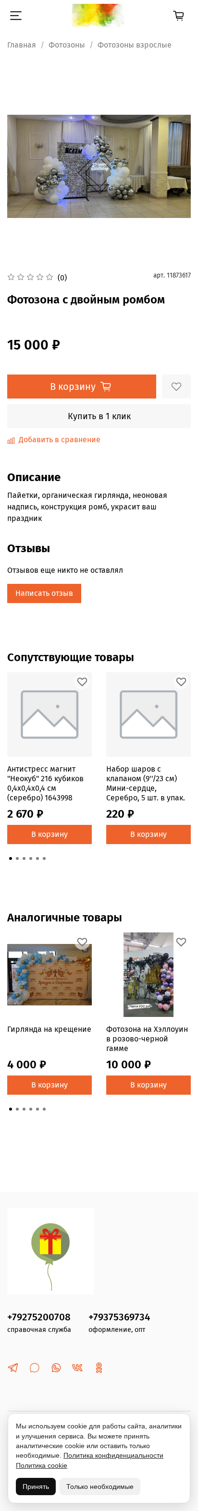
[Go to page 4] (30, 858)
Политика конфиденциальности (113, 1455)
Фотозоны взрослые (135, 44)
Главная (21, 44)
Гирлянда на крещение (49, 1029)
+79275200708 (39, 1317)
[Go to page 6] (44, 858)
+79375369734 (119, 1317)
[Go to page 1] (10, 858)
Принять (36, 1486)
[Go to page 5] (37, 858)
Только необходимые (100, 1486)
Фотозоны (67, 44)
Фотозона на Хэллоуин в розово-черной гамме (147, 1039)
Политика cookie (41, 1465)
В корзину (49, 834)
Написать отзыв (44, 593)
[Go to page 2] (17, 858)
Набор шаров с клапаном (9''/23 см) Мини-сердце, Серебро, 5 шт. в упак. (145, 783)
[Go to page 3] (24, 858)
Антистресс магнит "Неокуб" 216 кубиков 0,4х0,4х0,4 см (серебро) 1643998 (45, 783)
